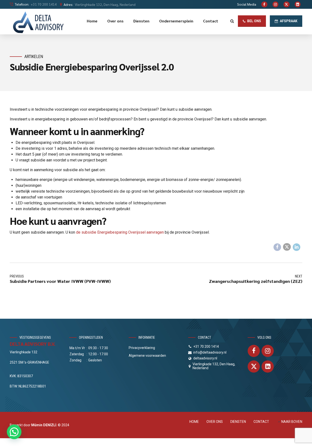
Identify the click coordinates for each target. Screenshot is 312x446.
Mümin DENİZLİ (43, 425)
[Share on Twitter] (287, 247)
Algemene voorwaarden (147, 355)
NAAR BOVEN (291, 422)
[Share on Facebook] (277, 247)
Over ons (115, 20)
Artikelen (33, 56)
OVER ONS (214, 422)
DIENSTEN (238, 422)
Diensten (141, 20)
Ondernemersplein (176, 20)
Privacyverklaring (142, 348)
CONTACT (261, 422)
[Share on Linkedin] (297, 247)
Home (92, 20)
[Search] (232, 21)
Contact (210, 20)
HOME (194, 422)
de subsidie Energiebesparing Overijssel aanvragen (120, 232)
